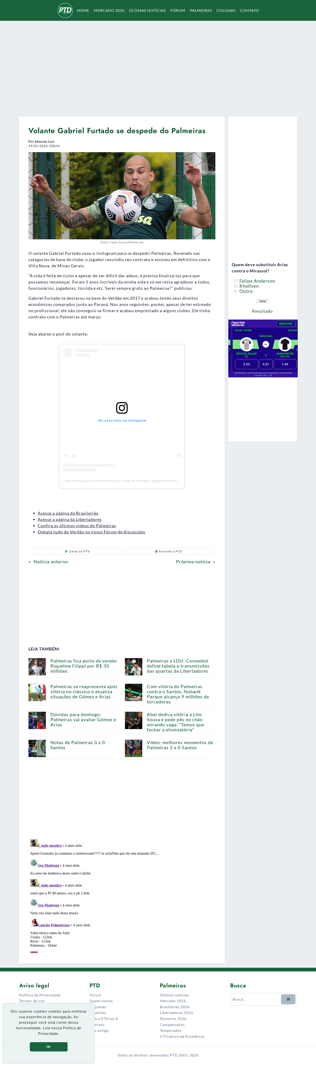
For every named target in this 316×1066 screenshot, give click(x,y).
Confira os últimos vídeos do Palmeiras (77, 525)
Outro (245, 291)
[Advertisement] (158, 66)
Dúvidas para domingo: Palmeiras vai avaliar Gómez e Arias (83, 719)
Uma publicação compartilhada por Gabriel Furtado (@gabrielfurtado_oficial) (127, 481)
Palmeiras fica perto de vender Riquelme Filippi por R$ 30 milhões (84, 666)
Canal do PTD (79, 551)
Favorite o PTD (170, 551)
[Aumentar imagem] (209, 158)
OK (48, 1046)
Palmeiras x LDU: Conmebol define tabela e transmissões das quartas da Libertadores (178, 666)
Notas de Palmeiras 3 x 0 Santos (77, 744)
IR (288, 999)
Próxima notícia (193, 561)
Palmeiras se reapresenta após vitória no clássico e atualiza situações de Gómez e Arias (84, 691)
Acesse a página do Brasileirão (68, 513)
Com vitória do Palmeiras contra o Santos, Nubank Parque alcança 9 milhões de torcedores (178, 694)
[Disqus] (121, 895)
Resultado (262, 311)
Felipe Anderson (256, 280)
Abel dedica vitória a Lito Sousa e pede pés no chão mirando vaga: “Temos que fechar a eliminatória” (175, 722)
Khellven (248, 286)
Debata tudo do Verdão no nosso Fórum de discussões (91, 531)
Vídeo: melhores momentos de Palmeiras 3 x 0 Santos (180, 744)
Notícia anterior (51, 561)
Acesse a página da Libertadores (70, 519)
